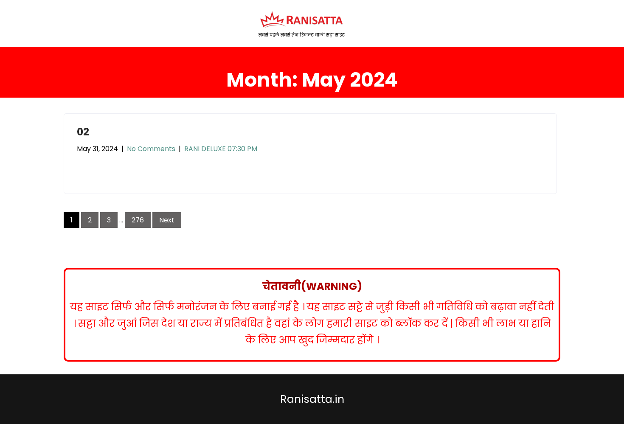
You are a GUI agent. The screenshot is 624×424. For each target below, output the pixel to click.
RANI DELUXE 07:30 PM (220, 149)
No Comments (151, 149)
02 (83, 132)
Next (166, 220)
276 (138, 220)
